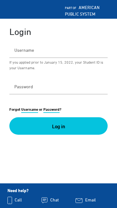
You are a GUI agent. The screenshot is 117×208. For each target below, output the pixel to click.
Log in (58, 126)
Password (51, 109)
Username (29, 109)
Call (18, 199)
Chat (54, 199)
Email (90, 199)
